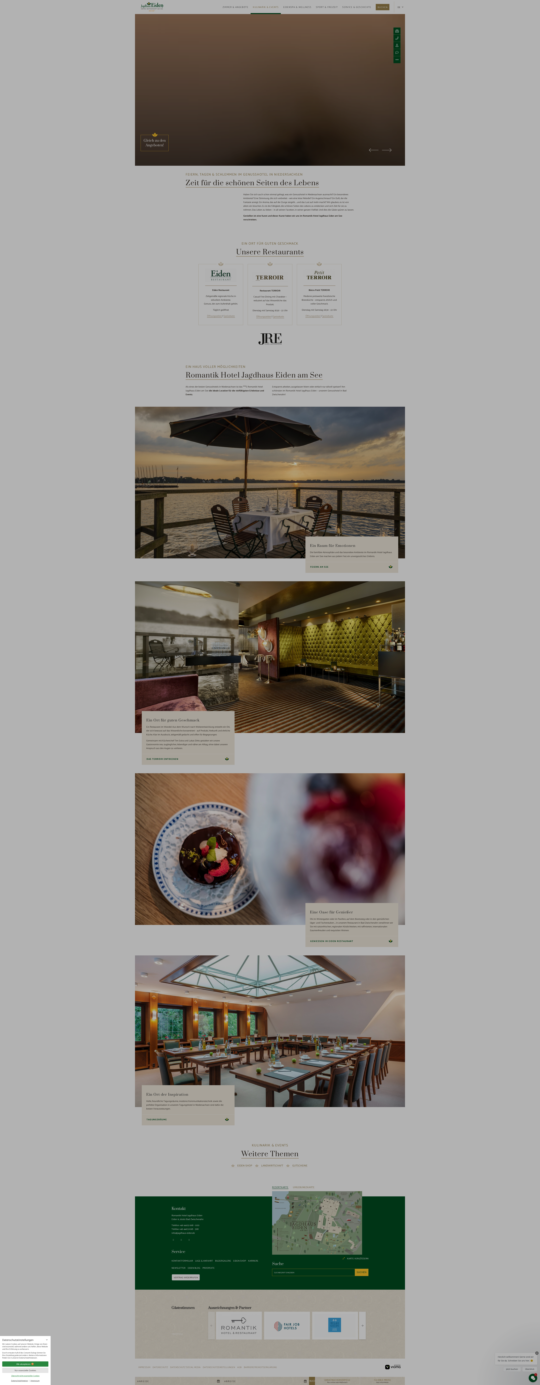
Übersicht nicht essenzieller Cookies (25, 1376)
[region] (25, 1351)
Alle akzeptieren (23, 1364)
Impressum (35, 1381)
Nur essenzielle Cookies (25, 1370)
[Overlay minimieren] (47, 1340)
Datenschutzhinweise (19, 1381)
